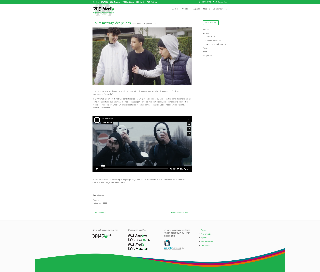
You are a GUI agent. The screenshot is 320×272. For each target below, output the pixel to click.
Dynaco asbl (104, 2)
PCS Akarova (115, 2)
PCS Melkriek (152, 2)
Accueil (175, 9)
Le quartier (217, 9)
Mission (206, 9)
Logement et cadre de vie (215, 44)
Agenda (197, 9)
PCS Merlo (140, 2)
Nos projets (210, 22)
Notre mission (207, 241)
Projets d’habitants (213, 40)
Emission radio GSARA (181, 212)
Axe (133, 23)
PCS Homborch (128, 2)
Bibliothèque (99, 212)
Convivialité (140, 23)
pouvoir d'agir (152, 23)
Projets (185, 9)
